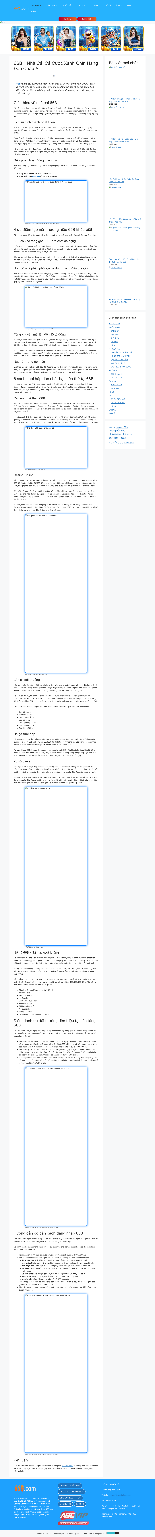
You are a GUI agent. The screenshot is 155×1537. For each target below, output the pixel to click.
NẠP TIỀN (115, 335)
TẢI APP (114, 342)
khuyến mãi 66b (117, 434)
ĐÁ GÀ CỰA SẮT (118, 399)
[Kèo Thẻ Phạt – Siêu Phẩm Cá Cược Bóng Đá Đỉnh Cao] (125, 162)
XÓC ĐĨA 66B (116, 385)
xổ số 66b (116, 442)
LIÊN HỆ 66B (65, 1504)
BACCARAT (115, 388)
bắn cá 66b (112, 427)
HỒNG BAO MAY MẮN (120, 356)
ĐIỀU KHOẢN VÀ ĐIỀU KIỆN (71, 1492)
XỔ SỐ (108, 5)
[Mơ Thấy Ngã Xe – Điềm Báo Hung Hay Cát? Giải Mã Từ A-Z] (125, 122)
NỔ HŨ (33, 12)
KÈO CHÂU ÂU (117, 378)
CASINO (96, 5)
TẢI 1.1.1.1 (114, 345)
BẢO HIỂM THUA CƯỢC (121, 367)
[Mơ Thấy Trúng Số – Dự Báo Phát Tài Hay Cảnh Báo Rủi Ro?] (125, 82)
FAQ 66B (80, 1504)
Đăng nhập (87, 19)
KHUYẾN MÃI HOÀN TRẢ (121, 352)
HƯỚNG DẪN (50, 5)
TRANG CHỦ (36, 5)
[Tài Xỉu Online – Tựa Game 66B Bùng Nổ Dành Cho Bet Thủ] (125, 282)
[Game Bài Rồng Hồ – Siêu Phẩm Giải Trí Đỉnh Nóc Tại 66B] (125, 242)
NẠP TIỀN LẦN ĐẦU (119, 360)
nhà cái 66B (67, 1466)
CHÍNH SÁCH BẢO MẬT (70, 1486)
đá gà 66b (129, 443)
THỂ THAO (82, 5)
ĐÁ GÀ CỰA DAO (118, 403)
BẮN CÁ (130, 5)
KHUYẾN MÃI (66, 5)
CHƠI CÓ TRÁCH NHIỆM (70, 1498)
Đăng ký (68, 19)
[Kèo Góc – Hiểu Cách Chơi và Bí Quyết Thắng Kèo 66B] (125, 202)
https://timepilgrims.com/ (120, 1495)
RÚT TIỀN (115, 338)
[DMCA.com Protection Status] (112, 1534)
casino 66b (122, 427)
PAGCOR (36, 176)
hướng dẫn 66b (117, 430)
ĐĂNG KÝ (115, 331)
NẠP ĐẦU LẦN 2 (118, 363)
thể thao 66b (118, 438)
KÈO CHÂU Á (116, 374)
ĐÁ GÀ (117, 5)
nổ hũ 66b (129, 434)
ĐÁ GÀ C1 (115, 406)
